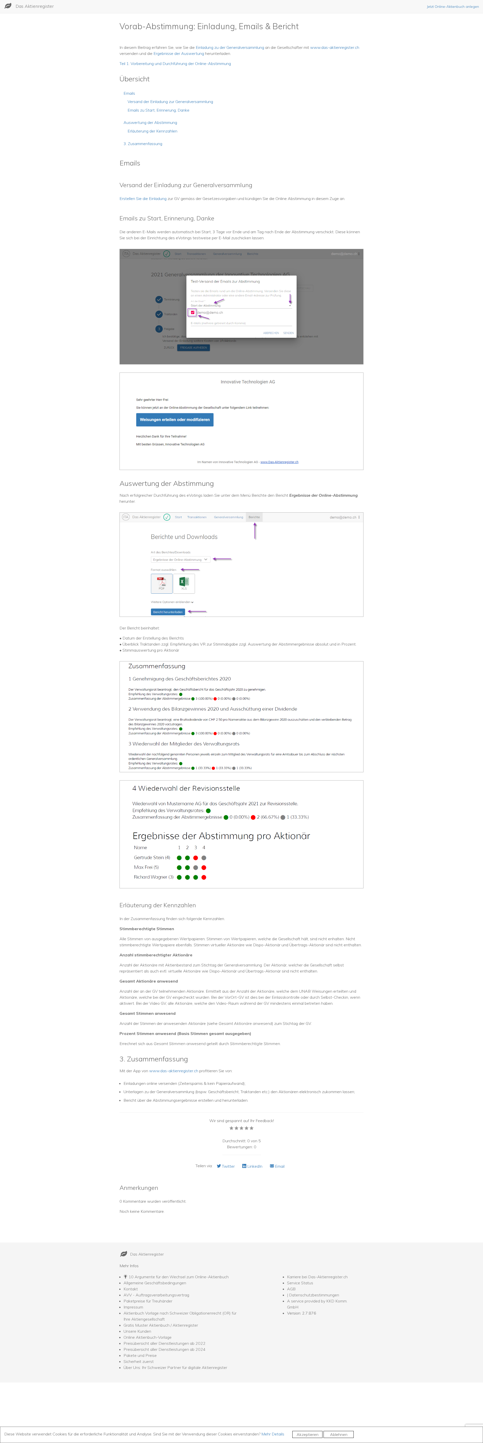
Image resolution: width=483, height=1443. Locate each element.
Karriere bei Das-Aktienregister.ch (317, 1276)
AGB (291, 1288)
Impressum (133, 1307)
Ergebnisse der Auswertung (178, 53)
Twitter (228, 1166)
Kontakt (131, 1288)
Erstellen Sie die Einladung (143, 198)
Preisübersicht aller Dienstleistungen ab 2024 (165, 1349)
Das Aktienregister (35, 6)
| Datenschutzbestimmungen (313, 1294)
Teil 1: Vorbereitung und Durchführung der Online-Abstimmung (175, 63)
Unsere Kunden (137, 1331)
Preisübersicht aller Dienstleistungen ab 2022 (165, 1343)
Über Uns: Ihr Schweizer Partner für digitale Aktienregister (175, 1367)
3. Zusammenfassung (143, 143)
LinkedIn (254, 1166)
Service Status (300, 1282)
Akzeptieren (307, 1434)
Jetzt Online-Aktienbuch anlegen (453, 6)
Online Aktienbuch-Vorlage (148, 1337)
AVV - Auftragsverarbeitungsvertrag (156, 1294)
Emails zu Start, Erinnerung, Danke (158, 110)
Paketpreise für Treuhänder (148, 1300)
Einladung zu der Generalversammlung (230, 47)
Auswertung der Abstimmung (150, 122)
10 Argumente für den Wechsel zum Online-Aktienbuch (179, 1276)
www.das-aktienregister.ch (334, 47)
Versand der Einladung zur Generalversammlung (170, 101)
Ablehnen (338, 1434)
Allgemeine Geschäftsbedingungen (155, 1282)
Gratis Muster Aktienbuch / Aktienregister (161, 1325)
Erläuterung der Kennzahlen (152, 130)
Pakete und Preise (140, 1355)
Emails (129, 93)
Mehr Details (272, 1433)
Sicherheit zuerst (139, 1361)
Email (279, 1166)
